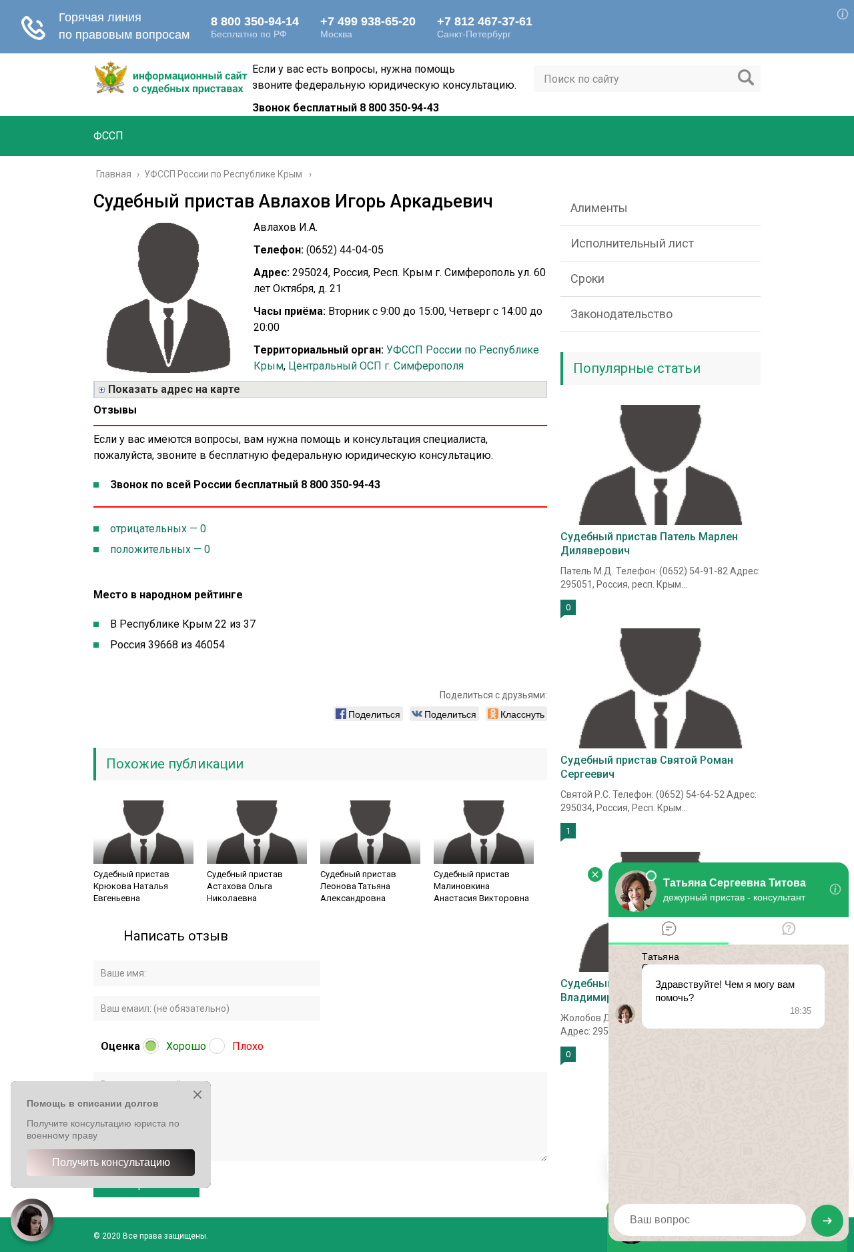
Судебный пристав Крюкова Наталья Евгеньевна (131, 886)
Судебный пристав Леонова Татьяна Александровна (358, 886)
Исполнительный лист (632, 243)
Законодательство (621, 314)
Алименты (599, 208)
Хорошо (186, 1046)
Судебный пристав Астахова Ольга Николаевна (245, 886)
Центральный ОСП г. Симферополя (376, 366)
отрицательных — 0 (158, 528)
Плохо (248, 1046)
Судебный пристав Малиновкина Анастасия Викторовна (481, 886)
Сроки (587, 278)
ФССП (108, 135)
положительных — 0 (160, 549)
